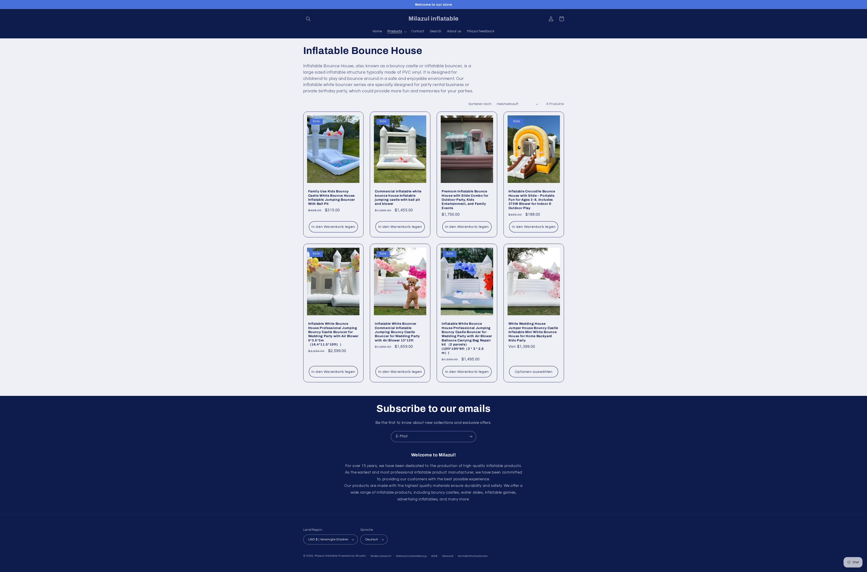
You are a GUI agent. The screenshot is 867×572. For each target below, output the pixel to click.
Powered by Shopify (352, 556)
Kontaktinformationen (473, 556)
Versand (447, 556)
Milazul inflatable (326, 556)
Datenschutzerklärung (411, 556)
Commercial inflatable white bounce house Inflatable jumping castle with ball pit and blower (398, 197)
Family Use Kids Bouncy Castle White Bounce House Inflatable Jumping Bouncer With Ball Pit (331, 197)
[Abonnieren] (471, 436)
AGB (434, 556)
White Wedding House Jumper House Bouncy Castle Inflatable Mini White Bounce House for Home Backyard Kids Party (533, 332)
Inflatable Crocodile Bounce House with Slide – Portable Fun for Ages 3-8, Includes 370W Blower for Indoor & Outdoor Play (531, 199)
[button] (308, 19)
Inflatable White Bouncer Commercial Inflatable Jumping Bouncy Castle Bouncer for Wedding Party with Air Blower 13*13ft (397, 332)
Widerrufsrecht (381, 556)
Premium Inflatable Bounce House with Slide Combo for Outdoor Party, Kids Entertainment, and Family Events (465, 199)
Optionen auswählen (533, 372)
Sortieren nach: (480, 104)
